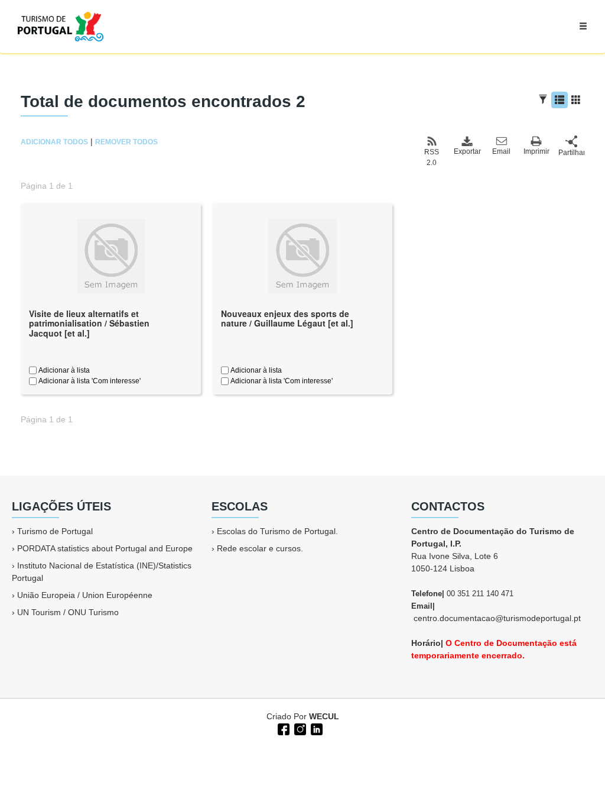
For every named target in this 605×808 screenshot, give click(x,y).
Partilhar (571, 152)
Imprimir (536, 151)
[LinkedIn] (315, 728)
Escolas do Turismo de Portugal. (277, 531)
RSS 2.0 (431, 157)
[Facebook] (282, 728)
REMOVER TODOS (126, 142)
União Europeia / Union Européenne (84, 595)
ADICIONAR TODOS (54, 142)
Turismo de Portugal (55, 531)
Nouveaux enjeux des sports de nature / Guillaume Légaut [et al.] (287, 318)
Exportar (467, 151)
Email (501, 151)
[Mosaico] (576, 100)
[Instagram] (299, 728)
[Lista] (559, 100)
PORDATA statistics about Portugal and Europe (105, 548)
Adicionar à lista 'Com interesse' (89, 381)
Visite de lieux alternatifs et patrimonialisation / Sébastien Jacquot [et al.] (89, 324)
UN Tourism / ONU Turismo (68, 612)
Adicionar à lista (63, 370)
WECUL (324, 716)
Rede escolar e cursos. (260, 548)
